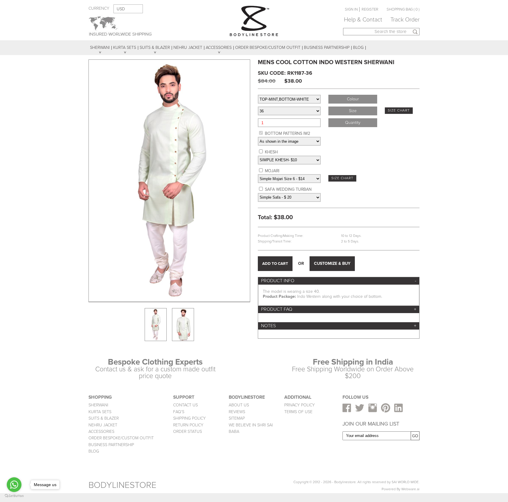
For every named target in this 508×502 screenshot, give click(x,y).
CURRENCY (98, 8)
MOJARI (272, 170)
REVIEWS (237, 411)
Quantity (352, 122)
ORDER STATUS (187, 431)
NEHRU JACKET (102, 425)
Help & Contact (363, 19)
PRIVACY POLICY (299, 405)
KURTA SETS (99, 411)
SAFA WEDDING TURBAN (288, 189)
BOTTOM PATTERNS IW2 (287, 133)
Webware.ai (410, 489)
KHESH (271, 151)
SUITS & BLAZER (103, 418)
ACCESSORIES (101, 431)
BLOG (93, 451)
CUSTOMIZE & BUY (332, 263)
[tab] (338, 281)
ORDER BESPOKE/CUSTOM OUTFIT (121, 438)
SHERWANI (98, 405)
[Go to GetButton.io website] (14, 496)
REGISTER (370, 9)
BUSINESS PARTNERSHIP (111, 444)
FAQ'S (178, 411)
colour (353, 99)
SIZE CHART (399, 110)
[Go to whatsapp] (14, 484)
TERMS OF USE (298, 411)
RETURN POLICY (188, 425)
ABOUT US (239, 405)
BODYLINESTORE (122, 485)
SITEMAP (237, 418)
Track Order (405, 19)
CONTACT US (185, 405)
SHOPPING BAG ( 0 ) (403, 9)
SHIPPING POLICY (189, 418)
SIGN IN (351, 9)
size (353, 110)
